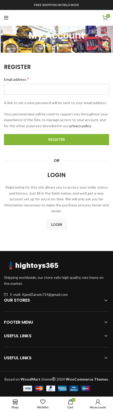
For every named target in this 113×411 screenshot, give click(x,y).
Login (56, 224)
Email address (16, 79)
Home (43, 45)
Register (56, 139)
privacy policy (80, 126)
